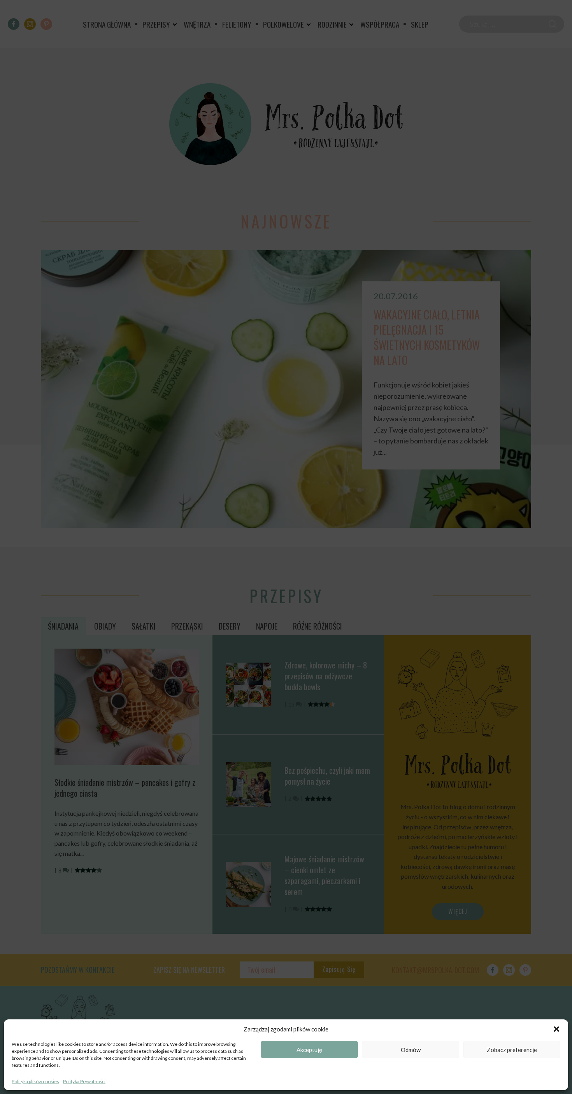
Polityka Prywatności (84, 1081)
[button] (556, 1029)
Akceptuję (309, 1049)
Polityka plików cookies (35, 1081)
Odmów (411, 1049)
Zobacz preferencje (512, 1049)
